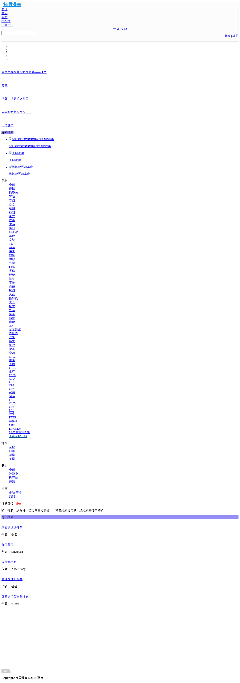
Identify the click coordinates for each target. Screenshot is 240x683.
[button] (120, 29)
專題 (5, 13)
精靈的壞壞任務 (12, 527)
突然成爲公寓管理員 (15, 596)
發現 (5, 9)
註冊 (235, 35)
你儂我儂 (8, 544)
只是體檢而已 (11, 562)
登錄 (227, 35)
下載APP (7, 25)
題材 (5, 17)
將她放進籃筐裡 (12, 579)
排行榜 (6, 21)
